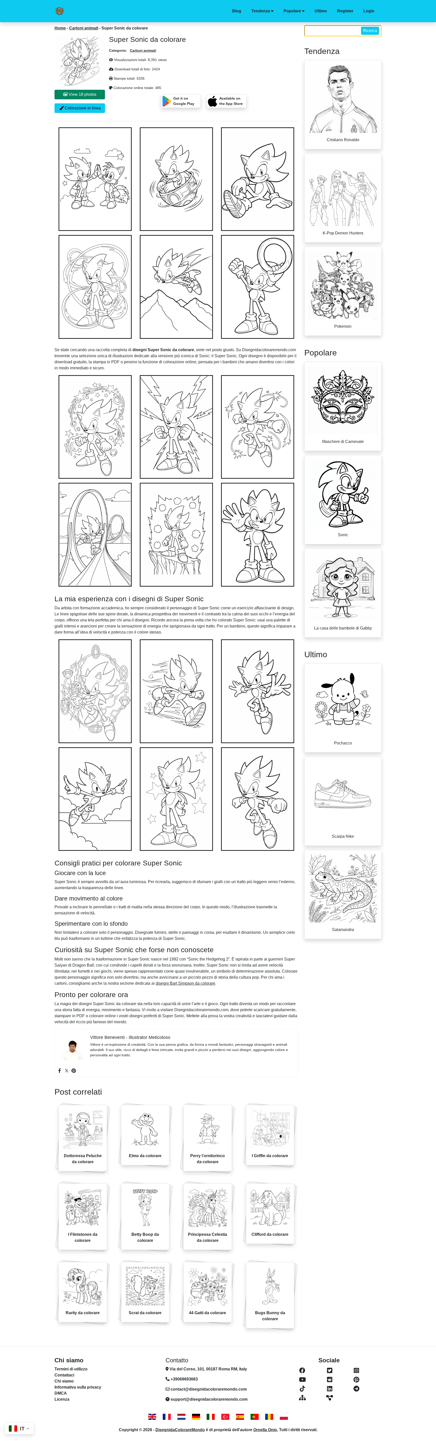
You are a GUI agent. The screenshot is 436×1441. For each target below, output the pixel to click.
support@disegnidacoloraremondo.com (209, 1399)
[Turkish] (225, 1417)
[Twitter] (66, 1070)
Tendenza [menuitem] (260, 11)
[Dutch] (181, 1417)
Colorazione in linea (82, 108)
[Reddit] (329, 1379)
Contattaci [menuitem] (64, 1375)
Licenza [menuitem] (61, 1399)
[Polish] (284, 1417)
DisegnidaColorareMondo (180, 1430)
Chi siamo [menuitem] (64, 1381)
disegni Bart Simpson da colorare (185, 983)
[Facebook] (59, 1070)
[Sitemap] (302, 1397)
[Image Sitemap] (329, 1397)
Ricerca (370, 30)
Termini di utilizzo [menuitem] (71, 1369)
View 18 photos (82, 94)
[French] (166, 1417)
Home (60, 28)
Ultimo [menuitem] (321, 11)
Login (368, 11)
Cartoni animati (83, 28)
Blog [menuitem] (236, 11)
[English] (152, 1417)
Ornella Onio (265, 1430)
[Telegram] (356, 1388)
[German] (196, 1417)
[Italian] (210, 1417)
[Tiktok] (302, 1388)
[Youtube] (302, 1379)
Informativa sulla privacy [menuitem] (77, 1387)
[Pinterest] (73, 1070)
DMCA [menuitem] (60, 1393)
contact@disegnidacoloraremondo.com (209, 1389)
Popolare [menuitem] (292, 11)
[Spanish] (240, 1417)
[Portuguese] (254, 1417)
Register (345, 11)
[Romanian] (269, 1417)
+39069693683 (184, 1379)
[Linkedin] (329, 1388)
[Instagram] (356, 1370)
